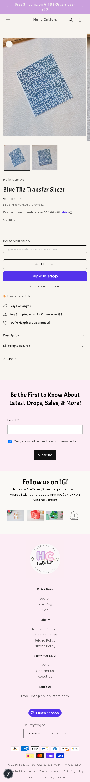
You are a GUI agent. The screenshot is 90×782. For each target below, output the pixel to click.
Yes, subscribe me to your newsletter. (46, 441)
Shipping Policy (45, 635)
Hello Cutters (27, 764)
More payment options (45, 286)
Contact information (23, 771)
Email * (13, 420)
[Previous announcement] (7, 6)
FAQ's (45, 665)
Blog (45, 610)
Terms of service (50, 771)
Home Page (45, 604)
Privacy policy (73, 764)
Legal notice (57, 777)
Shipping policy (74, 771)
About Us (45, 676)
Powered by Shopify (48, 764)
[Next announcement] (82, 6)
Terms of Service (45, 629)
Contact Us (45, 671)
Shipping (8, 204)
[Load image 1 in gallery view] (17, 158)
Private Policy (44, 646)
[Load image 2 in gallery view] (45, 158)
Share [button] (12, 359)
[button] (8, 19)
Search (45, 599)
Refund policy (37, 777)
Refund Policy (45, 640)
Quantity (9, 220)
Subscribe (45, 455)
